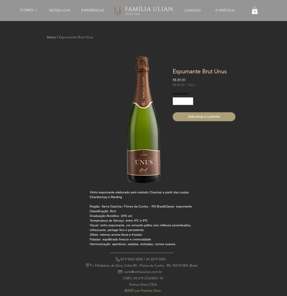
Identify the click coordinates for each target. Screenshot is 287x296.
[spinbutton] (183, 101)
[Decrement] (176, 101)
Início (51, 37)
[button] (255, 10)
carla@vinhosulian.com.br (143, 272)
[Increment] (190, 101)
